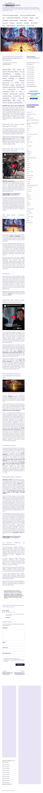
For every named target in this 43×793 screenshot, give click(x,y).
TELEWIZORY (26, 23)
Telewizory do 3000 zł (30, 74)
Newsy (28, 161)
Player (28, 173)
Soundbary (28, 202)
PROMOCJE (31, 20)
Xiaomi (28, 218)
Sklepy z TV (29, 195)
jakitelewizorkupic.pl (18, 56)
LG (27, 147)
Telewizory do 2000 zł (30, 70)
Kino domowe (29, 145)
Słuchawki (28, 204)
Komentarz (5, 627)
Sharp (28, 193)
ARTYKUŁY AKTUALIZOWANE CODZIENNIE (10, 15)
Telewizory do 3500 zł (30, 76)
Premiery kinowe (7, 591)
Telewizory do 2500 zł (30, 72)
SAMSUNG (32, 17)
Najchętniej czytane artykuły (13, 590)
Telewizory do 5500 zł (30, 84)
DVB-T (28, 130)
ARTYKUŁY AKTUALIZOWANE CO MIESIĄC (28, 15)
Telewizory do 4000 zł (30, 78)
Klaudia (7, 610)
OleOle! (28, 165)
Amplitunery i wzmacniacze (31, 114)
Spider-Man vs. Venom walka (16, 594)
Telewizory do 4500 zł (30, 80)
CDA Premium (29, 126)
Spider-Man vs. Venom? (9, 595)
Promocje (28, 183)
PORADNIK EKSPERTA (11, 25)
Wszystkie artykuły (30, 216)
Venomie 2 (11, 235)
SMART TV (20, 591)
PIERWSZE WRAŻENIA (14, 20)
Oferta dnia (29, 163)
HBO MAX (28, 138)
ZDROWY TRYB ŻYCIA (21, 25)
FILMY (4, 17)
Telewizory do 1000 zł (30, 66)
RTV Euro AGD (29, 187)
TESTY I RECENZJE (34, 23)
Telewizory (28, 210)
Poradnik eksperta (30, 175)
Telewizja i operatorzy (9, 592)
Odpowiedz (8, 617)
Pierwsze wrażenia (30, 171)
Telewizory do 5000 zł (30, 82)
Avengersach (18, 235)
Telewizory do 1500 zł (30, 68)
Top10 (28, 214)
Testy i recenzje (18, 592)
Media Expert (29, 151)
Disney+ (28, 128)
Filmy (5, 590)
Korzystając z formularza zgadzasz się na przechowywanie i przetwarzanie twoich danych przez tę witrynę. (14, 660)
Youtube (28, 220)
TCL (27, 206)
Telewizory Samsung (7, 193)
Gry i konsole (29, 136)
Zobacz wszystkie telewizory (31, 86)
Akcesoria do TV (29, 112)
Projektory (28, 181)
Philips (28, 169)
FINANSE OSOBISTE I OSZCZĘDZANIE (13, 17)
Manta (28, 149)
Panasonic (28, 167)
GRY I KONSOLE (25, 17)
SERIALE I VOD (5, 23)
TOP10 (4, 25)
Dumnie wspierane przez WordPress (8, 790)
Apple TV (28, 116)
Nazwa (4, 642)
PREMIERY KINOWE (23, 20)
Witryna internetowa (7, 653)
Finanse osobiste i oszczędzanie (32, 134)
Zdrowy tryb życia (30, 222)
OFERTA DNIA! (5, 20)
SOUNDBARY (12, 23)
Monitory (28, 155)
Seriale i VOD (14, 591)
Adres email (5, 647)
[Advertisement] (9, 721)
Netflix (28, 159)
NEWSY (36, 17)
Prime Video (29, 179)
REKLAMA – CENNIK (30, 25)
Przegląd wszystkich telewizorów (32, 185)
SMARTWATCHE (19, 23)
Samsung (28, 189)
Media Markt (29, 153)
